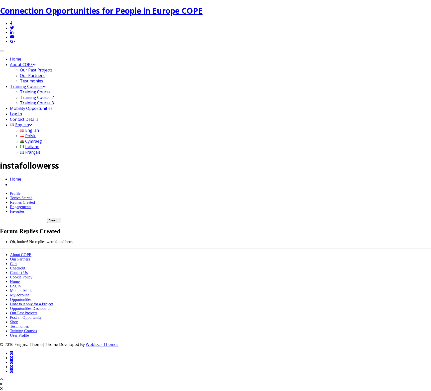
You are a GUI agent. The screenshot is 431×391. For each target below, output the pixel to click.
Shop (14, 322)
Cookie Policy (21, 277)
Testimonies (31, 81)
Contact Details (24, 119)
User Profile (19, 335)
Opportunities (20, 299)
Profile (15, 193)
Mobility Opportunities (31, 108)
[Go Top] (1, 380)
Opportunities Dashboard (30, 308)
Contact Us (19, 272)
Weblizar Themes (102, 344)
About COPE (21, 64)
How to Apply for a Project (31, 304)
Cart (13, 263)
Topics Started (21, 198)
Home (15, 59)
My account (19, 295)
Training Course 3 (37, 103)
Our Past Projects (36, 70)
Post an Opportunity (26, 317)
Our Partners (32, 75)
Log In (16, 114)
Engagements (20, 207)
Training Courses (26, 86)
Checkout (17, 268)
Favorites (17, 211)
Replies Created (22, 202)
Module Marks (21, 290)
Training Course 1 (37, 92)
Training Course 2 (37, 97)
